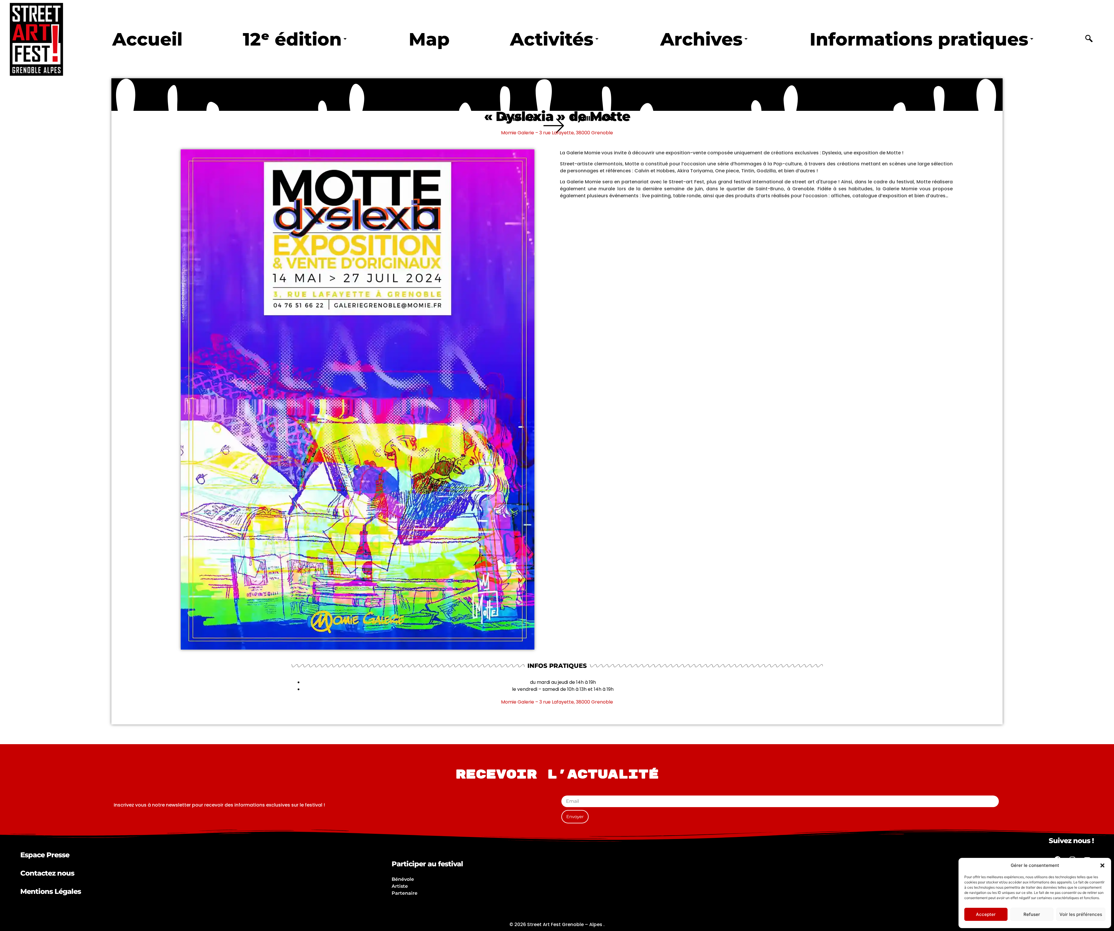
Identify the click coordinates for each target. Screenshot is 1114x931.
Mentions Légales (50, 891)
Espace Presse (44, 855)
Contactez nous (47, 873)
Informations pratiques (919, 39)
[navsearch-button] (1089, 39)
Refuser (1031, 914)
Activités (552, 39)
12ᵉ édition (292, 39)
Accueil (147, 39)
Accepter (986, 914)
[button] (1102, 865)
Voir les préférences (1080, 914)
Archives (701, 39)
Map (429, 39)
